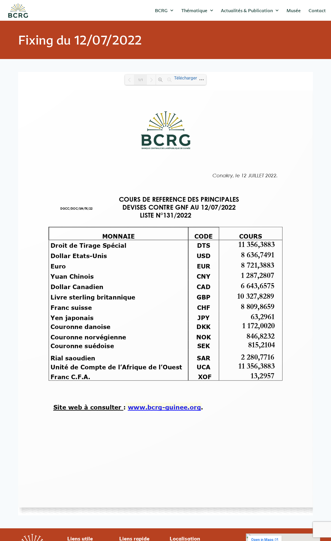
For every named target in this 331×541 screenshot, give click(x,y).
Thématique (194, 10)
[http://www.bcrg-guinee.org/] (163, 407)
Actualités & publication (247, 10)
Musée (294, 10)
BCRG (161, 10)
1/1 (140, 80)
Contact (317, 10)
